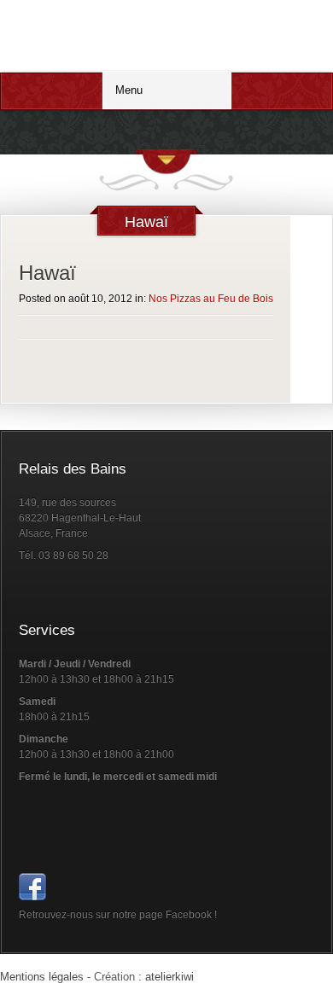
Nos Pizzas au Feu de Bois (211, 299)
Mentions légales (42, 976)
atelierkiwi (169, 976)
